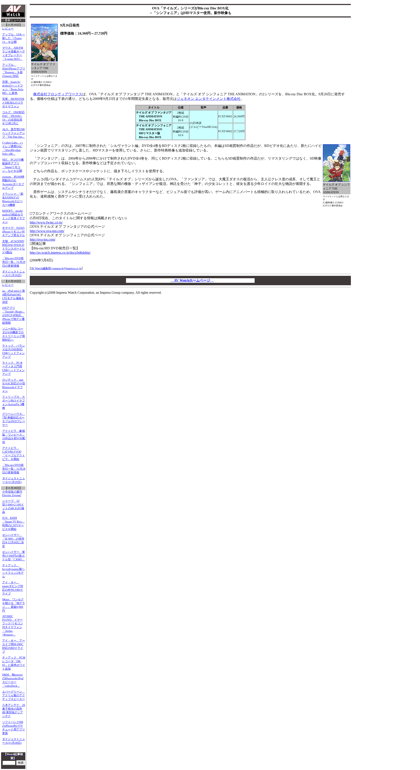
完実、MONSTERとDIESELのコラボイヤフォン (13, 102)
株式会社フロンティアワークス (57, 94)
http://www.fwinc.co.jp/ (46, 222)
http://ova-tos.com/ (42, 239)
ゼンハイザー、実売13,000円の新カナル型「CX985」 (13, 556)
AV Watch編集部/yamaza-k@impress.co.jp (56, 268)
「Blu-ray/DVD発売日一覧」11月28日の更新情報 (13, 469)
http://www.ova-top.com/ (47, 231)
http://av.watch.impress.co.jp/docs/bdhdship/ (60, 252)
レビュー (8, 28)
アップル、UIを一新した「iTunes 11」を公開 (13, 38)
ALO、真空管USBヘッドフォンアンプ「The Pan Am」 (13, 133)
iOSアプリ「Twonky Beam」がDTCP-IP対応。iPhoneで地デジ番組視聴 (13, 315)
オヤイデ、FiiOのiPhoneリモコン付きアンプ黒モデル (13, 231)
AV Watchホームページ (192, 280)
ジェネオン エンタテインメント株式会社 (209, 99)
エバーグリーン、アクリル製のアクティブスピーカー (13, 695)
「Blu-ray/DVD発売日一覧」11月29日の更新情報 (13, 262)
